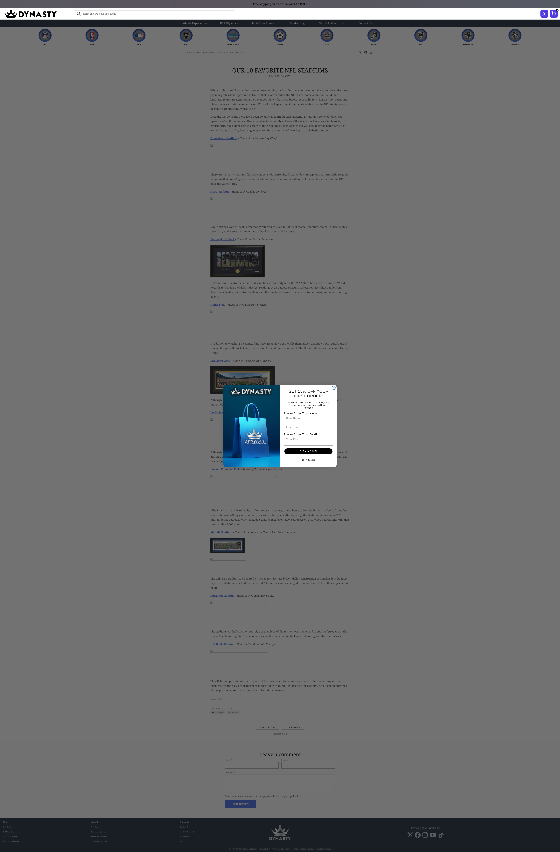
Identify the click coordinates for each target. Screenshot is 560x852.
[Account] (544, 14)
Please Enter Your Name (300, 413)
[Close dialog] (333, 388)
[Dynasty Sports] (34, 13)
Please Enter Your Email (300, 434)
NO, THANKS (308, 460)
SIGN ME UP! (308, 451)
